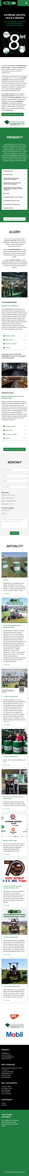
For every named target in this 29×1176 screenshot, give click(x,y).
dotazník (22, 356)
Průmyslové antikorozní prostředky (13, 197)
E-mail (5, 513)
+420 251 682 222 (7, 1055)
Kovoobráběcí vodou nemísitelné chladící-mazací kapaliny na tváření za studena (13, 189)
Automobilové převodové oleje (11, 204)
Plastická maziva (7, 174)
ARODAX (22, 1172)
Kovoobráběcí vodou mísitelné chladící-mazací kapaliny (11, 178)
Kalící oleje (6, 193)
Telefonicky (7, 510)
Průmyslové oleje (8, 171)
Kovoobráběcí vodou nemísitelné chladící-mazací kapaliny (12, 183)
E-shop (3, 1103)
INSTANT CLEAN (8, 504)
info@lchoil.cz (5, 1053)
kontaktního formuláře (16, 155)
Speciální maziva (8, 208)
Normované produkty (9, 495)
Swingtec (4, 1105)
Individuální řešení (9, 498)
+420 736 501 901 (7, 1058)
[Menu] (26, 3)
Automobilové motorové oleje (11, 200)
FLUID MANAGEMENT (10, 501)
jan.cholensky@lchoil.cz (8, 1057)
